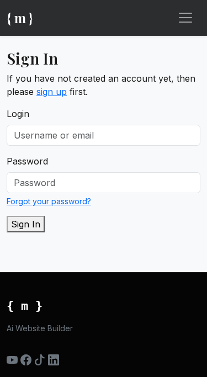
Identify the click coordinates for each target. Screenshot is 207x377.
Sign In (25, 224)
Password (27, 161)
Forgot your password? (49, 201)
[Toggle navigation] (185, 17)
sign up (51, 91)
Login (18, 113)
